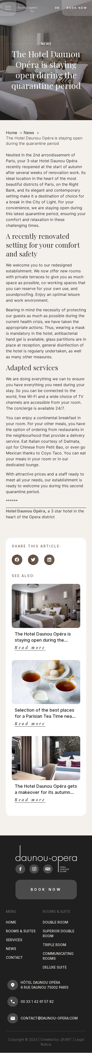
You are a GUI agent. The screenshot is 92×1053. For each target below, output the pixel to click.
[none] (56, 8)
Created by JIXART (56, 1039)
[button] (17, 560)
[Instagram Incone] (34, 869)
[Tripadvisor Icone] (48, 869)
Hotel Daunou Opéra (25, 511)
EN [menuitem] (57, 8)
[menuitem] (57, 8)
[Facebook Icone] (20, 869)
